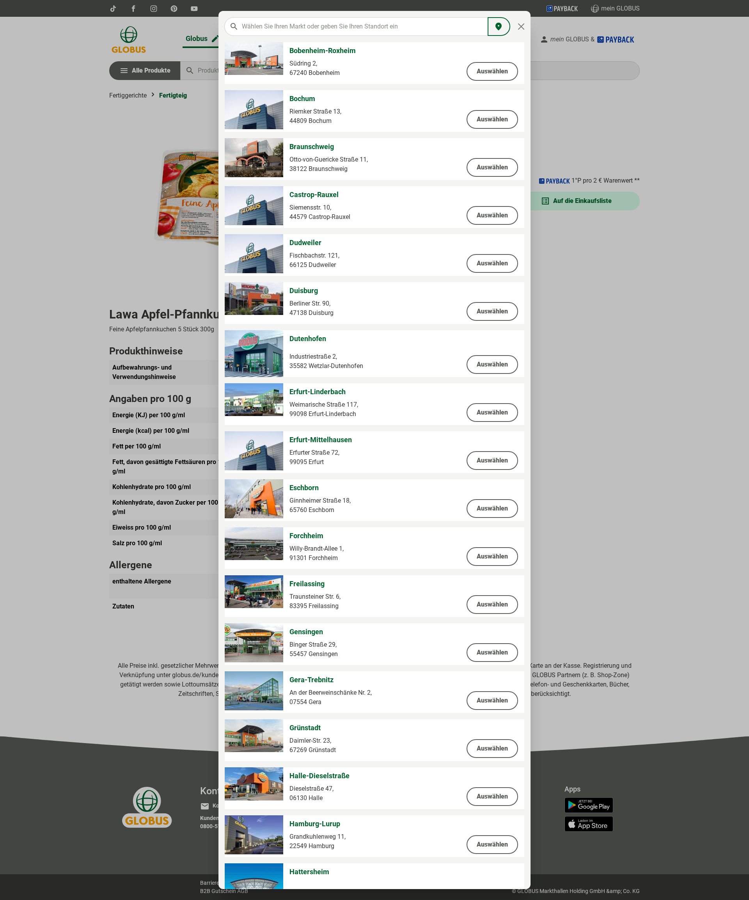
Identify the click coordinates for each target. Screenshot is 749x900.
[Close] (521, 26)
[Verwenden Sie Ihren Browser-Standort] (499, 26)
